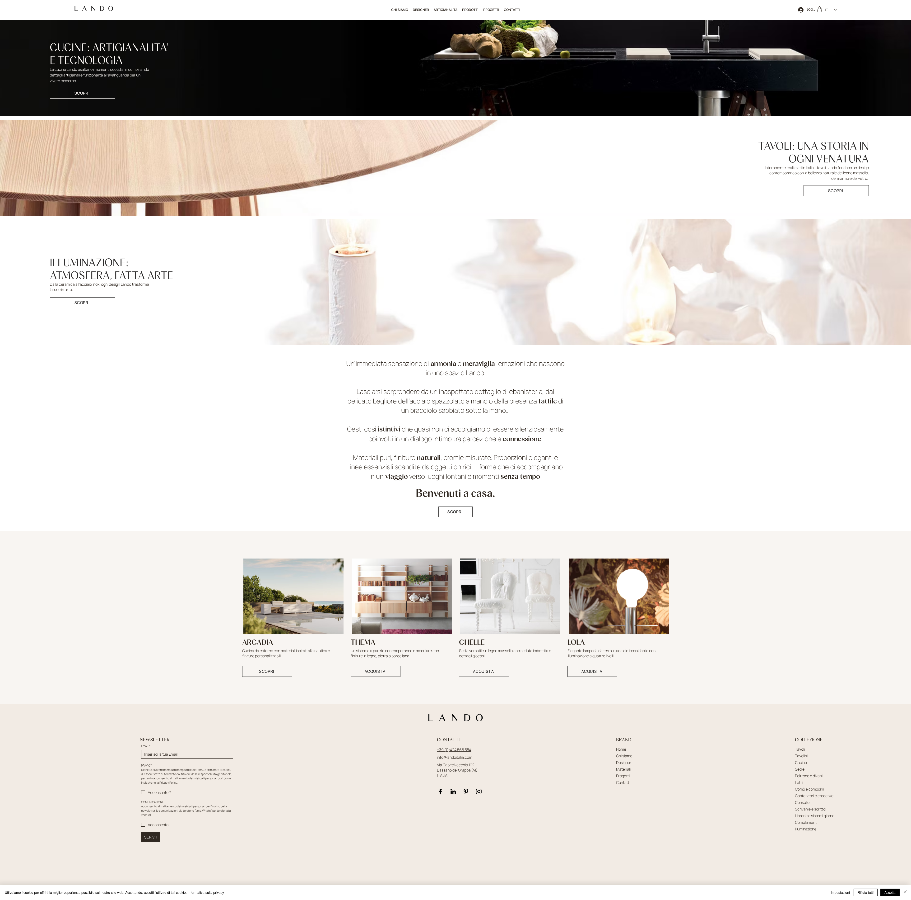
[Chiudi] (905, 892)
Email (145, 746)
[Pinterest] (466, 791)
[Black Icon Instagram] (479, 791)
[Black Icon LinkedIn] (453, 791)
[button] (470, 9)
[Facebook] (440, 791)
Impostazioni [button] (840, 892)
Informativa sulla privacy (206, 892)
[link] (819, 9)
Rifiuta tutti (866, 892)
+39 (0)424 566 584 (454, 749)
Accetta (890, 892)
